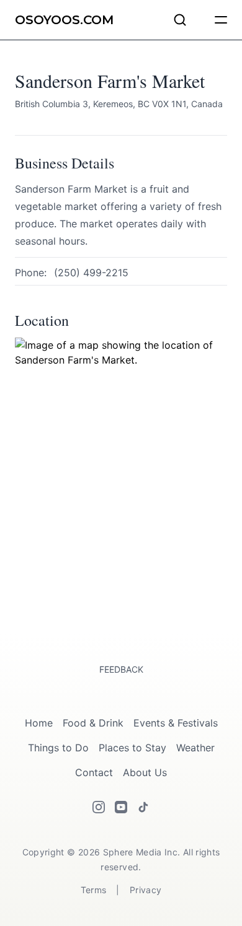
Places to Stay (132, 747)
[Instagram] (98, 807)
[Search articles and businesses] (180, 19)
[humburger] (221, 19)
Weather (195, 747)
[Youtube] (121, 807)
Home (39, 723)
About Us (145, 772)
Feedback (121, 669)
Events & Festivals (175, 723)
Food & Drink (93, 723)
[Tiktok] (143, 807)
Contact (94, 772)
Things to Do (58, 747)
